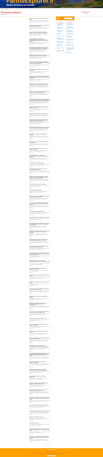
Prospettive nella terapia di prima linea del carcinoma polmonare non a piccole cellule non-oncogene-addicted (70, 49)
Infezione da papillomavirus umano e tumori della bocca (38, 19)
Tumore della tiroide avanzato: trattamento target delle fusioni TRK (70, 24)
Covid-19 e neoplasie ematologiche (69, 52)
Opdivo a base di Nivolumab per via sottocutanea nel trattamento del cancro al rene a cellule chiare (39, 55)
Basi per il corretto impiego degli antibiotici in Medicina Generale (60, 51)
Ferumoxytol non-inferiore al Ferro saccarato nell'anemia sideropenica (37, 362)
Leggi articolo (31, 29)
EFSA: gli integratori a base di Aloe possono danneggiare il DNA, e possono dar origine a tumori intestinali (38, 156)
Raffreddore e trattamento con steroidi (36, 416)
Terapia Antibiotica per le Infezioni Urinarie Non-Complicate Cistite (60, 31)
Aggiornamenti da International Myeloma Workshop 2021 (70, 37)
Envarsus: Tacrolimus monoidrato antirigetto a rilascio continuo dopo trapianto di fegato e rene (39, 312)
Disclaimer (62, 453)
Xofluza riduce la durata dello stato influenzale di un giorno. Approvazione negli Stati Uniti (39, 246)
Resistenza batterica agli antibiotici (60, 48)
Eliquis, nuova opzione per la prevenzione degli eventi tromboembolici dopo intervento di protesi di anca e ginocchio (39, 437)
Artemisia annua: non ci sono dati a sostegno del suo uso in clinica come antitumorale (39, 289)
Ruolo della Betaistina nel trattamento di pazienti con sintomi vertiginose (60, 42)
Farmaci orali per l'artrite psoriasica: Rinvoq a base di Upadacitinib (39, 70)
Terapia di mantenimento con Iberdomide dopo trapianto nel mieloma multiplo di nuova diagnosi (38, 32)
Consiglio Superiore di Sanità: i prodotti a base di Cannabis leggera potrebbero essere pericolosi (38, 240)
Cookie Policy (54, 455)
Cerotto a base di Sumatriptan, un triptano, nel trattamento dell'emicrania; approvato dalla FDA (38, 370)
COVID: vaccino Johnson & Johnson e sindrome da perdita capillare (38, 142)
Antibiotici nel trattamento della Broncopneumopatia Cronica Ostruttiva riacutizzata (60, 24)
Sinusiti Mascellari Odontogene (59, 33)
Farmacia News (11, 12)
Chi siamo (48, 451)
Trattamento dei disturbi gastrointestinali (36, 211)
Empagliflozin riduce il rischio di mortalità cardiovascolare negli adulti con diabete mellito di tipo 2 (39, 261)
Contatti (51, 451)
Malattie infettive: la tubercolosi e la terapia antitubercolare (37, 376)
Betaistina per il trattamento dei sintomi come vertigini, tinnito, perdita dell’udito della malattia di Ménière (39, 127)
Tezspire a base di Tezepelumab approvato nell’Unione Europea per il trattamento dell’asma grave (39, 92)
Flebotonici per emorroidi (34, 422)
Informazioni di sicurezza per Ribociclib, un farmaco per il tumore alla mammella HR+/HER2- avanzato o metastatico (39, 231)
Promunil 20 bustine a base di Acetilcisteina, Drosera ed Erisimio (39, 275)
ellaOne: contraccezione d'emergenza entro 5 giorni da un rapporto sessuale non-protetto (39, 196)
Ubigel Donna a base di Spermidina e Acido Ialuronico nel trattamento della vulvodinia (39, 26)
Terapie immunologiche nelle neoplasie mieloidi (70, 33)
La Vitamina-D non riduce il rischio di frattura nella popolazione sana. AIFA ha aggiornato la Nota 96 (38, 84)
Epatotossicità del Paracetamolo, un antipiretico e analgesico (38, 297)
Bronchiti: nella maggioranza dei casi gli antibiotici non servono (39, 282)
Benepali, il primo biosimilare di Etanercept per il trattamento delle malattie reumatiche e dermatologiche (38, 304)
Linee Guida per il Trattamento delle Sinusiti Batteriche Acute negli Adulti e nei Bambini (61, 39)
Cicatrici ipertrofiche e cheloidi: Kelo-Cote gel (37, 184)
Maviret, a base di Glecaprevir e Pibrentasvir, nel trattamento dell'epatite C (38, 269)
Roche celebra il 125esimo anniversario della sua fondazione (38, 134)
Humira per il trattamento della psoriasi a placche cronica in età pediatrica (38, 325)
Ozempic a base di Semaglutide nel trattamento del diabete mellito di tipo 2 (38, 107)
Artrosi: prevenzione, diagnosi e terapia (36, 162)
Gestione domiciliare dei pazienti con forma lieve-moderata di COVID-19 (38, 149)
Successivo (47, 444)
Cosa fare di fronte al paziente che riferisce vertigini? (60, 45)
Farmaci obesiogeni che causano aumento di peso (38, 113)
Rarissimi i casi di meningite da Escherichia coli (38, 318)
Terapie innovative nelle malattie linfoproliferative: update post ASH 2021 (70, 31)
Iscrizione (86, 13)
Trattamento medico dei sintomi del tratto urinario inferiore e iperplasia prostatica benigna (38, 383)
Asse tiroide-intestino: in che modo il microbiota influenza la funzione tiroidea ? (38, 169)
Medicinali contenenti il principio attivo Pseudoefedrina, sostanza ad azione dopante (39, 338)
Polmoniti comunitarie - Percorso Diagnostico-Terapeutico (60, 28)
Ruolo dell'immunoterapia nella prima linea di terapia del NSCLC (70, 40)
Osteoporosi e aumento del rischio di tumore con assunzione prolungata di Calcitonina (38, 390)
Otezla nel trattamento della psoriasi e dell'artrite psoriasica (38, 331)
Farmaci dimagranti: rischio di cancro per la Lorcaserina (39, 217)
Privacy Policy (49, 455)
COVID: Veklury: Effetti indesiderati (35, 190)
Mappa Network (54, 451)
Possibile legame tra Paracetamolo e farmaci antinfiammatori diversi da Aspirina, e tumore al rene (38, 346)
